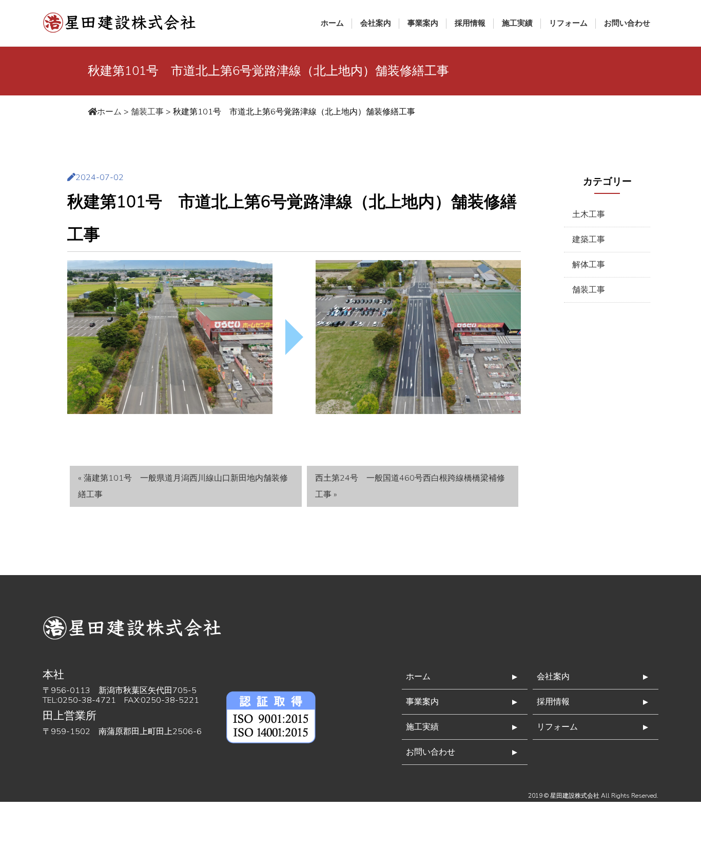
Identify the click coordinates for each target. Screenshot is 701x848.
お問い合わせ (627, 23)
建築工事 (588, 239)
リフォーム (568, 23)
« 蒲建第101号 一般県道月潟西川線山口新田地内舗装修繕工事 (183, 486)
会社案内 (375, 23)
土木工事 (588, 214)
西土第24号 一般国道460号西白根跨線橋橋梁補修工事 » (410, 486)
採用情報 (470, 23)
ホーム (332, 23)
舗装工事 (588, 289)
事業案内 (422, 23)
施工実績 (517, 23)
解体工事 (588, 264)
